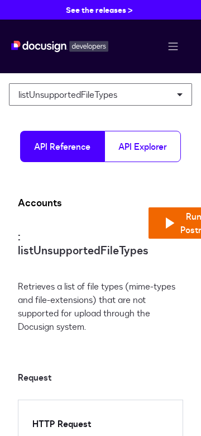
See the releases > (99, 10)
